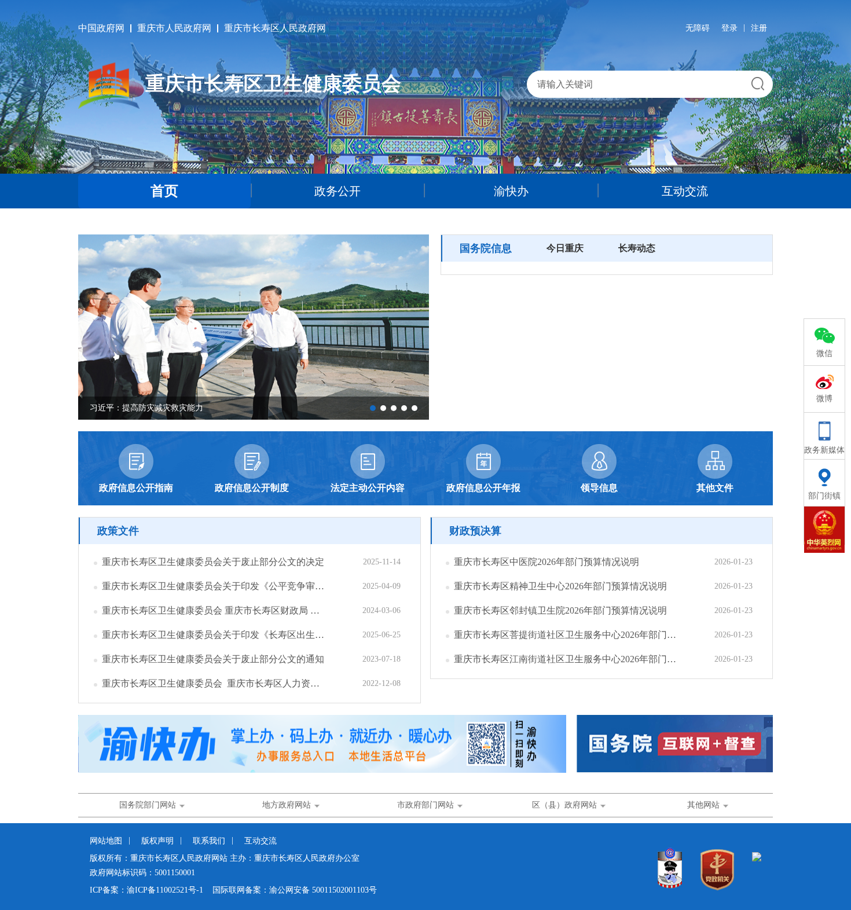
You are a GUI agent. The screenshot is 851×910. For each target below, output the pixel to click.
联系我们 (209, 840)
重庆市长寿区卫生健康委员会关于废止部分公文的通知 (213, 659)
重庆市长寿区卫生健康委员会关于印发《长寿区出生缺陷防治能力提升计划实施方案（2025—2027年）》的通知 (214, 635)
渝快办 (511, 191)
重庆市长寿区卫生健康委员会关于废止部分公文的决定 (213, 562)
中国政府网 (101, 28)
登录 (729, 28)
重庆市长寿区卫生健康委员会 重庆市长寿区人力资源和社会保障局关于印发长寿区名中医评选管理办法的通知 (214, 683)
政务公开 (337, 191)
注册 (759, 28)
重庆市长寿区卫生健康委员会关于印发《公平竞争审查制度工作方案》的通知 (214, 586)
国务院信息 (486, 248)
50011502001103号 (344, 890)
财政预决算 (475, 531)
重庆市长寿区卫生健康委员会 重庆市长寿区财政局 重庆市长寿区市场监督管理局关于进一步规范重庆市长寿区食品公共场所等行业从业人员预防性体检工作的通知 (214, 610)
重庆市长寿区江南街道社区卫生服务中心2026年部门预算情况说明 (566, 659)
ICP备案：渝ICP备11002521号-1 (146, 890)
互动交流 (685, 191)
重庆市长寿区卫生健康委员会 (273, 83)
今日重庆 (565, 248)
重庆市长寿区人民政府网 (275, 28)
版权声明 (157, 840)
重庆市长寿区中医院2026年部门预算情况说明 (546, 562)
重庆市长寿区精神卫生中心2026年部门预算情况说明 (560, 586)
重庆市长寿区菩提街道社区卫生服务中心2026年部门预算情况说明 (566, 635)
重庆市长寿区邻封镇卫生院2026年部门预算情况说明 (560, 610)
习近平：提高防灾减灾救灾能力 (146, 407)
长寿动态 (636, 248)
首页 (164, 191)
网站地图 (106, 840)
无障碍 (697, 28)
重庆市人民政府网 (174, 28)
